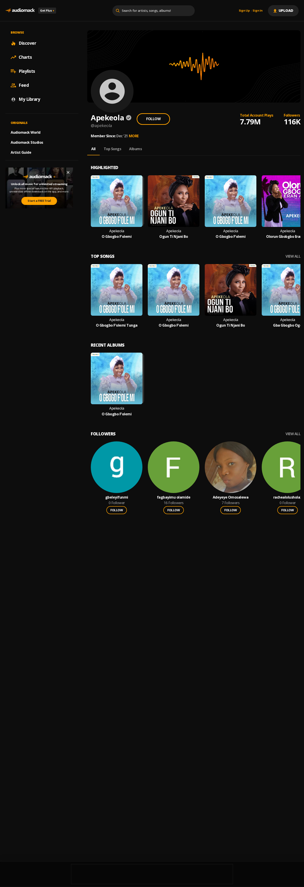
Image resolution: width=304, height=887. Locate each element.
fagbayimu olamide (174, 497)
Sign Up (244, 10)
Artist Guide (21, 152)
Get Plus (47, 10)
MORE (134, 135)
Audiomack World (26, 132)
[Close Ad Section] (68, 172)
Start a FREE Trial (39, 201)
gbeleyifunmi (116, 497)
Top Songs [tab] (112, 148)
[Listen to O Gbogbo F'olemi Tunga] (116, 290)
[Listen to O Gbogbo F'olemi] (116, 201)
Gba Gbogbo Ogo (287, 325)
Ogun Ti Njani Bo (173, 236)
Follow (153, 118)
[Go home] (20, 10)
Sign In (257, 10)
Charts (25, 57)
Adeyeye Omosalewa (231, 497)
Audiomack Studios (27, 142)
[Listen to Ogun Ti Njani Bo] (173, 201)
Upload (286, 10)
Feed (24, 85)
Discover (27, 43)
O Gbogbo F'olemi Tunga (117, 325)
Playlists (27, 71)
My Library (29, 99)
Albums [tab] (135, 148)
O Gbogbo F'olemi (117, 236)
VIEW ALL (293, 256)
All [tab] (93, 148)
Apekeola (116, 231)
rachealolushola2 (287, 497)
